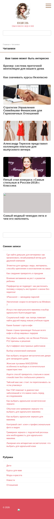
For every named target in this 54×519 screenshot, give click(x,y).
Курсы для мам (14, 470)
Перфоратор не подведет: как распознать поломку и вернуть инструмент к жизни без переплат (27, 289)
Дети (8, 465)
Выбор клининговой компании (21, 351)
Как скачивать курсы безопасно (25, 77)
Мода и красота (14, 475)
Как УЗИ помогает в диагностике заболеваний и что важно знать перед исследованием (25, 393)
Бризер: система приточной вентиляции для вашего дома (23, 67)
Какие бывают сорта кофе (19, 325)
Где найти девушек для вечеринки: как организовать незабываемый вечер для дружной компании (26, 257)
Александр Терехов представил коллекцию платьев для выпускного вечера (25, 146)
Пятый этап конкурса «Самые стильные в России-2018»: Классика (23, 182)
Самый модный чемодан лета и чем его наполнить (25, 217)
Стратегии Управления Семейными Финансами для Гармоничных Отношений (22, 110)
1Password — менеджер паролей (22, 297)
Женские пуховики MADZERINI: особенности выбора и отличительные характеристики (25, 366)
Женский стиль (23, 23)
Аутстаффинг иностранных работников (25, 346)
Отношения (12, 485)
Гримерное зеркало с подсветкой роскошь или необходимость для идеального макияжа (27, 435)
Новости (10, 480)
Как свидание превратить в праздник (24, 273)
